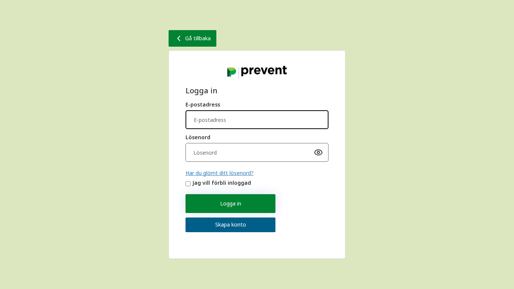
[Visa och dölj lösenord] (318, 152)
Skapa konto (230, 224)
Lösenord (198, 137)
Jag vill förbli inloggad (221, 182)
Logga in (230, 203)
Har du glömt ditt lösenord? (220, 172)
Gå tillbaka (198, 38)
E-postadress (203, 104)
